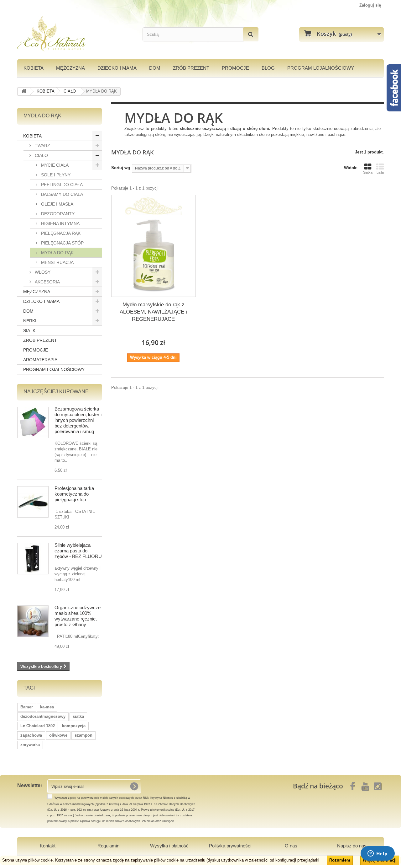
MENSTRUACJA (57, 262)
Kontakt (47, 845)
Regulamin (108, 845)
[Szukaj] (250, 34)
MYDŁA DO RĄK (57, 252)
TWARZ (42, 145)
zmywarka (30, 744)
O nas (291, 845)
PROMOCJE (235, 68)
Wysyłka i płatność (169, 845)
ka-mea (47, 707)
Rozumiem (339, 860)
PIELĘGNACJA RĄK (60, 233)
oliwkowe (58, 735)
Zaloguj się (370, 5)
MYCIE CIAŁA (54, 165)
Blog (268, 68)
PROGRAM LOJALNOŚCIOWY (320, 68)
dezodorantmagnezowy (42, 716)
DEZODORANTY (57, 213)
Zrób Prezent (191, 68)
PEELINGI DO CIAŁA (61, 184)
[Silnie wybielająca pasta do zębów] (33, 558)
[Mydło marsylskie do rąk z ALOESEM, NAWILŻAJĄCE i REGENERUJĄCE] (153, 254)
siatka (78, 716)
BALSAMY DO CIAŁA (61, 194)
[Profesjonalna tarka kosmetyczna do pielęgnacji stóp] (33, 502)
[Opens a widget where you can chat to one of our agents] (377, 854)
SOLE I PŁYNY (55, 174)
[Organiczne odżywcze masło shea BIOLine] (33, 621)
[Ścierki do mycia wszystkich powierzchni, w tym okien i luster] (33, 422)
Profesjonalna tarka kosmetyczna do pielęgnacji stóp (74, 494)
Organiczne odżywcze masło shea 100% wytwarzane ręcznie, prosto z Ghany (78, 616)
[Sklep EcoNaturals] (75, 33)
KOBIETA (33, 68)
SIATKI (30, 330)
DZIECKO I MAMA (117, 68)
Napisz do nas (352, 845)
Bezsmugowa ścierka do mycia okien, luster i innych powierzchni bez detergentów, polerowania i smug (78, 420)
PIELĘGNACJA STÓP (62, 242)
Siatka (367, 172)
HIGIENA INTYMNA (60, 223)
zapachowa (31, 735)
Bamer (26, 707)
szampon (83, 735)
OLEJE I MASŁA (56, 204)
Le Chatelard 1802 (37, 725)
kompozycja (74, 725)
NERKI (29, 320)
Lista (380, 172)
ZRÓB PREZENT (40, 340)
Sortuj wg (120, 167)
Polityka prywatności (230, 845)
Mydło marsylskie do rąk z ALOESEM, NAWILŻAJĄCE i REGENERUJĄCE (153, 312)
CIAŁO (41, 155)
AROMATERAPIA (40, 359)
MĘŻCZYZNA (70, 68)
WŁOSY (42, 272)
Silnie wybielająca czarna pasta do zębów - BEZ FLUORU (78, 550)
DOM (154, 68)
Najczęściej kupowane (56, 391)
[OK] (134, 786)
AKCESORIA (47, 281)
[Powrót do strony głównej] (24, 91)
